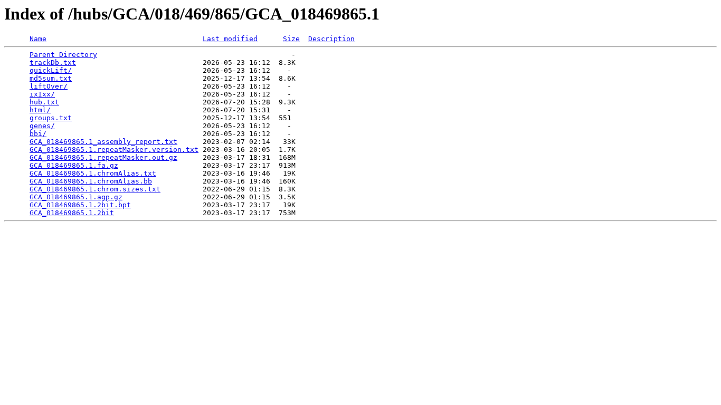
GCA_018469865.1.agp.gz (76, 197)
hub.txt (44, 102)
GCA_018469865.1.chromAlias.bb (91, 181)
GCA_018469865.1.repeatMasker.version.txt (114, 149)
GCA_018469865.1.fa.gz (74, 165)
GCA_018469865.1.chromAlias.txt (93, 173)
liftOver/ (49, 86)
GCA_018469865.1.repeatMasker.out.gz (103, 157)
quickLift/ (51, 70)
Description (331, 39)
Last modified (230, 39)
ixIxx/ (42, 94)
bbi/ (38, 134)
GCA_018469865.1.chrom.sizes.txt (95, 189)
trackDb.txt (53, 62)
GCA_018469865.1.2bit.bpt (80, 205)
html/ (40, 110)
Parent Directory (63, 55)
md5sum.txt (51, 78)
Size (291, 39)
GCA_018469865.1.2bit (72, 213)
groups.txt (51, 118)
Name (38, 39)
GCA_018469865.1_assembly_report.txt (103, 142)
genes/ (42, 126)
